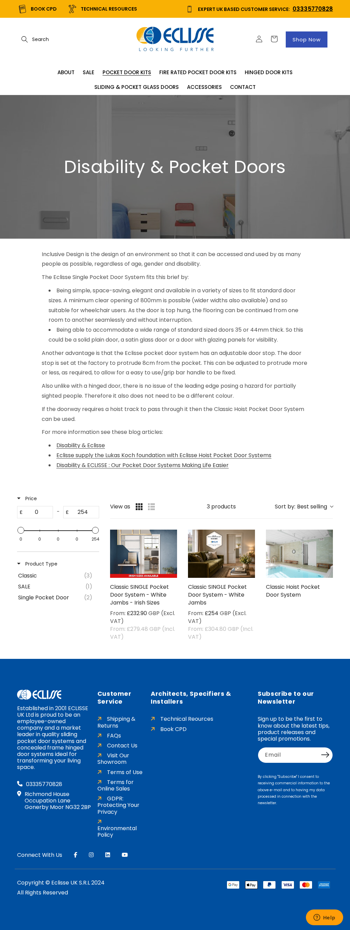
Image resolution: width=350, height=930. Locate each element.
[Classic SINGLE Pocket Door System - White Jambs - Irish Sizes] (143, 554)
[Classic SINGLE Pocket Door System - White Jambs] (221, 554)
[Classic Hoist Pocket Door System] (299, 554)
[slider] (20, 530)
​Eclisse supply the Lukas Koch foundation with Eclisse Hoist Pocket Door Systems (163, 455)
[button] (24, 39)
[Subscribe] (325, 754)
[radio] (139, 506)
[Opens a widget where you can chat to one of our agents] (324, 918)
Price (30, 498)
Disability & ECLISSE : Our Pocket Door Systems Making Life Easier (142, 465)
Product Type (40, 563)
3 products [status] (221, 506)
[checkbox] (57, 575)
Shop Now (307, 39)
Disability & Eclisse (80, 445)
